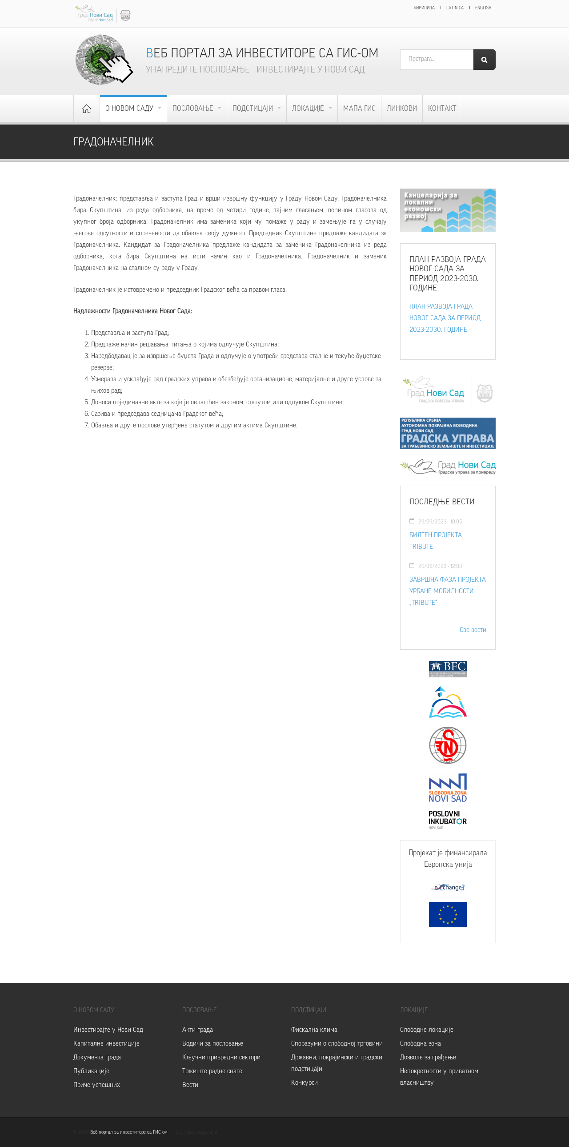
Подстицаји (253, 108)
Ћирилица (424, 8)
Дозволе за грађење (428, 1057)
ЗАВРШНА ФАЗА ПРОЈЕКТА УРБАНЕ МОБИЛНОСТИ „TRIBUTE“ (447, 591)
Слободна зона (420, 1043)
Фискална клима (314, 1029)
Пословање (193, 108)
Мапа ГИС (359, 108)
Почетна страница (86, 108)
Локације (309, 108)
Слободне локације (426, 1029)
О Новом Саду (130, 108)
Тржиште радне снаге (212, 1071)
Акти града (197, 1029)
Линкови (402, 108)
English (483, 8)
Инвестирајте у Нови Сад (108, 1029)
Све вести (473, 630)
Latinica (455, 8)
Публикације (91, 1071)
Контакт (442, 108)
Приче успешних (96, 1085)
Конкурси (304, 1082)
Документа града (97, 1057)
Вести (190, 1085)
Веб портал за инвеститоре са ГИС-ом (262, 53)
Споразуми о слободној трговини (337, 1043)
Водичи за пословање (212, 1043)
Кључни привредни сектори (221, 1057)
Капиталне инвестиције (106, 1043)
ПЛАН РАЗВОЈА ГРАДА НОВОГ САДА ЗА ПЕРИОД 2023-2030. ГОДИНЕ (445, 318)
